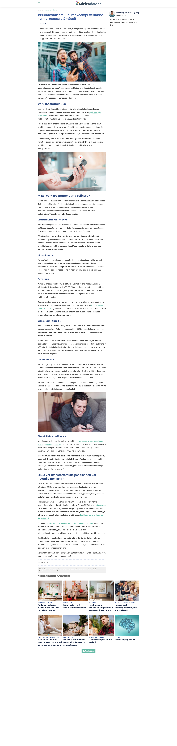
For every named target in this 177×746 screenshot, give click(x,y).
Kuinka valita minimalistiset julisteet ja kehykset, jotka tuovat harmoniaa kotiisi (101, 608)
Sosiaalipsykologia (96, 637)
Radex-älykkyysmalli (125, 639)
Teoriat (117, 637)
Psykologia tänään (51, 10)
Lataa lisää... (88, 651)
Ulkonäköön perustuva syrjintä (100, 641)
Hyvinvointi (67, 603)
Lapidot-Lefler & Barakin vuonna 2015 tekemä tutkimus (69, 523)
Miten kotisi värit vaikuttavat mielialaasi (74, 606)
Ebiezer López (121, 15)
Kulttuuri (40, 10)
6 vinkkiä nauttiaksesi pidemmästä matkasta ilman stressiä (74, 642)
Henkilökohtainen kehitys (124, 603)
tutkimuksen (101, 505)
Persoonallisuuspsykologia (48, 637)
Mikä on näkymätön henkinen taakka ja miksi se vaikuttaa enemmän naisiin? (50, 642)
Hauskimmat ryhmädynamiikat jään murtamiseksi (126, 608)
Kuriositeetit (68, 637)
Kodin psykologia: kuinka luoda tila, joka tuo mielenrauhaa (48, 608)
